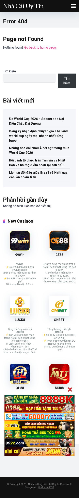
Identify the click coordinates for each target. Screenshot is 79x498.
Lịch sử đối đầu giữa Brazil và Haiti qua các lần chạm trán (38, 175)
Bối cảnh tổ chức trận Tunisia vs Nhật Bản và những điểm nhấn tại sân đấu (37, 162)
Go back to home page (40, 47)
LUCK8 (20, 320)
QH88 (20, 388)
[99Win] (20, 250)
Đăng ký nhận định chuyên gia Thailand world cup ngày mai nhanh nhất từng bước (38, 135)
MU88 (59, 388)
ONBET (59, 320)
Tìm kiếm (9, 71)
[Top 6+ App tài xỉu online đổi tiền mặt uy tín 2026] (23, 5)
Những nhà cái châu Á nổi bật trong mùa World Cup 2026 (39, 150)
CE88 (59, 255)
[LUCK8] (20, 315)
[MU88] (59, 383)
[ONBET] (59, 315)
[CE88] (59, 250)
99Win (19, 255)
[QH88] (20, 383)
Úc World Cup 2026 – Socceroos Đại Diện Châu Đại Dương (36, 121)
